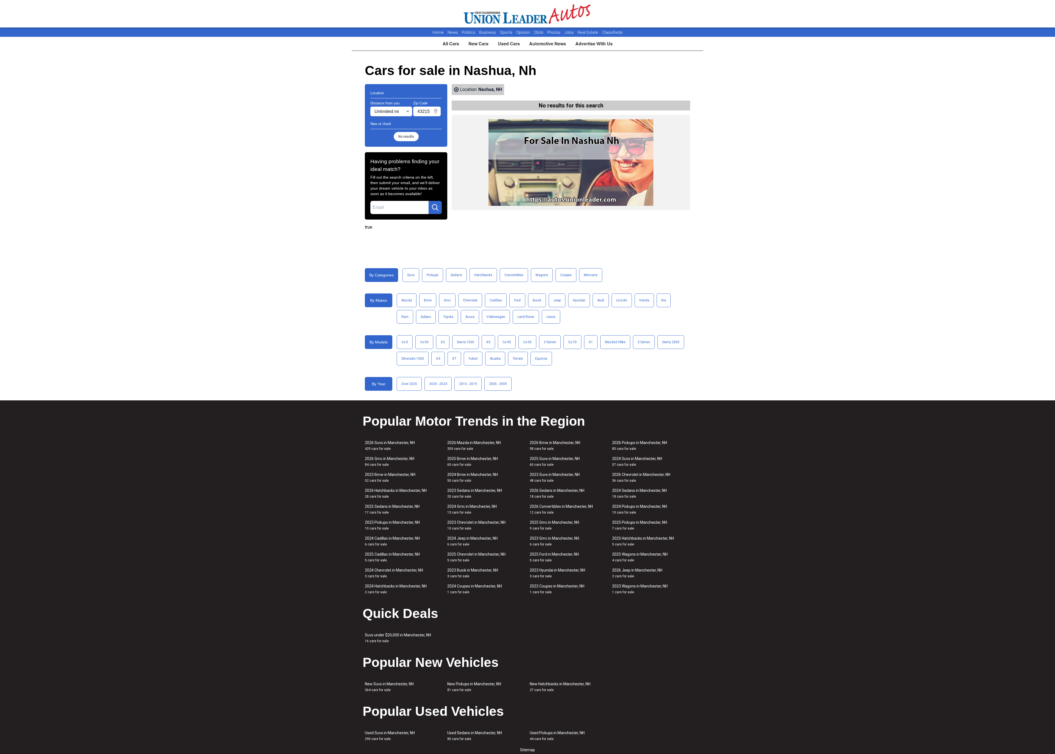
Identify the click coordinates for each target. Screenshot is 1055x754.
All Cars (451, 43)
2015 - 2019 (468, 384)
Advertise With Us (594, 43)
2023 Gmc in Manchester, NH (554, 541)
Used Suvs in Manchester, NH (390, 736)
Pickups (432, 275)
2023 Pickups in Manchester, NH (392, 525)
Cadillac (496, 300)
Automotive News (547, 43)
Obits (539, 32)
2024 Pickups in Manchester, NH (639, 509)
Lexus (551, 317)
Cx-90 (506, 342)
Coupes (566, 275)
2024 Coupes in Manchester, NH (474, 589)
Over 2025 (409, 384)
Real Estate (588, 32)
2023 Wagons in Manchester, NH (640, 589)
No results (406, 136)
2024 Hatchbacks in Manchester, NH (396, 589)
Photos (554, 32)
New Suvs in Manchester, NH (389, 687)
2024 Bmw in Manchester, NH (472, 477)
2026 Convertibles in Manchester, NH (561, 509)
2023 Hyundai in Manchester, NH (557, 573)
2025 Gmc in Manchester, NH (554, 525)
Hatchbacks (483, 275)
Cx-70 (572, 342)
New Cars (478, 43)
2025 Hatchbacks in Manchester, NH (643, 541)
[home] (528, 13)
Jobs (569, 32)
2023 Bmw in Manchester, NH (390, 477)
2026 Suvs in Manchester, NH (390, 445)
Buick (537, 300)
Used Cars (509, 43)
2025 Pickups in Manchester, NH (639, 525)
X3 (443, 342)
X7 (454, 359)
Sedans (456, 275)
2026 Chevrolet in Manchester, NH (641, 477)
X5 (488, 342)
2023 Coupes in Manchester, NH (557, 589)
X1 (591, 342)
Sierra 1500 (465, 342)
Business (488, 32)
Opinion (523, 32)
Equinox (541, 359)
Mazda (406, 300)
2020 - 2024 (438, 384)
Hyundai (579, 300)
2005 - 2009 (498, 384)
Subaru (426, 317)
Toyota (448, 317)
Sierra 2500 (670, 342)
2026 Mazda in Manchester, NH (474, 445)
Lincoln (621, 300)
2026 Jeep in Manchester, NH (637, 573)
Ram (405, 317)
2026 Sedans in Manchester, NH (557, 493)
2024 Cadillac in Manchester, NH (392, 541)
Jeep (557, 300)
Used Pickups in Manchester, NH (557, 736)
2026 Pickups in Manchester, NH (639, 445)
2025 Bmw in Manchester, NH (472, 461)
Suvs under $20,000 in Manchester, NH (398, 638)
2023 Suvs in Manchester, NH (555, 477)
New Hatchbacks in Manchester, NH (560, 687)
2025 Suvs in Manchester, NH (555, 461)
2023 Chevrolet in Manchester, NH (476, 525)
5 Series (644, 342)
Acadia (495, 359)
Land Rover (525, 317)
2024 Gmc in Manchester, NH (472, 509)
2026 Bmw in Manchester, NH (555, 445)
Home (438, 32)
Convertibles (513, 275)
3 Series (550, 342)
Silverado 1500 (412, 359)
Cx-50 (424, 342)
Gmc (447, 300)
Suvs (411, 275)
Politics (468, 32)
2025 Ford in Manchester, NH (554, 557)
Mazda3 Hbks (615, 342)
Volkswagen (496, 317)
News (453, 32)
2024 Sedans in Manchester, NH (639, 493)
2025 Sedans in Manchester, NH (392, 509)
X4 (438, 359)
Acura (469, 317)
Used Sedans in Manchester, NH (474, 736)
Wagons (541, 275)
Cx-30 (527, 342)
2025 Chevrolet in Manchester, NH (476, 557)
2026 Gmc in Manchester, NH (389, 461)
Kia (663, 300)
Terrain (518, 359)
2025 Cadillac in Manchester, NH (392, 557)
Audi (600, 300)
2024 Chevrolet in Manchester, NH (394, 573)
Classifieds (612, 32)
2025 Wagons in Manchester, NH (640, 557)
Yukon (473, 359)
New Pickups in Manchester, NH (474, 687)
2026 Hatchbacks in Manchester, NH (396, 493)
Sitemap (527, 750)
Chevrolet (470, 300)
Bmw (428, 300)
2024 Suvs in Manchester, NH (637, 461)
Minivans (591, 275)
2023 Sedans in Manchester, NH (474, 493)
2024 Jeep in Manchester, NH (472, 541)
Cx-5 (404, 342)
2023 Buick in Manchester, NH (472, 573)
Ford (517, 300)
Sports (506, 32)
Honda (644, 300)
